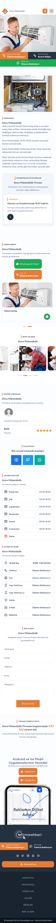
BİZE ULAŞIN (28, 911)
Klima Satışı (10, 310)
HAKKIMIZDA (28, 884)
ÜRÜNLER (28, 905)
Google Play (30, 780)
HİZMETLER (28, 891)
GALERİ (28, 898)
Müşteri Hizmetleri (15, 846)
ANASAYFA (28, 877)
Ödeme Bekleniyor (41, 570)
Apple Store (30, 771)
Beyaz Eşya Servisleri (34, 734)
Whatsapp (43, 846)
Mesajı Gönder (28, 703)
